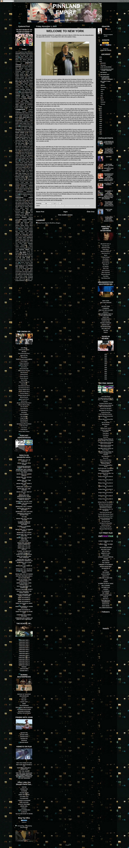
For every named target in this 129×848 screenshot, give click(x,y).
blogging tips (24, 822)
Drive (28, 123)
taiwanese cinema (19, 248)
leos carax (18, 171)
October (103, 85)
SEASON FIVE (24, 738)
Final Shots (106, 433)
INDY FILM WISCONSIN (24, 577)
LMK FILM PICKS (24, 802)
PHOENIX (105, 558)
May (102, 95)
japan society (21, 149)
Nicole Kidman (21, 205)
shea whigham (18, 237)
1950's (16, 52)
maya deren (29, 182)
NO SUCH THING (106, 306)
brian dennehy (25, 87)
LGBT (23, 171)
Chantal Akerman (27, 97)
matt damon (23, 180)
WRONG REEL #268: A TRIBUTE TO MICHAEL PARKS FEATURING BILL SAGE (24, 471)
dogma (26, 120)
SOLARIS (105, 330)
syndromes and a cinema (26, 246)
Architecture (18, 71)
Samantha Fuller (106, 247)
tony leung (25, 265)
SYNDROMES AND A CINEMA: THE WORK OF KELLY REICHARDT (24, 618)
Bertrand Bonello (24, 368)
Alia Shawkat (23, 61)
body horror (24, 83)
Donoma (31, 121)
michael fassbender (21, 185)
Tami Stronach (105, 245)
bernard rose (23, 77)
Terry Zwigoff (24, 361)
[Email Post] (54, 203)
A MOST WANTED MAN (105, 595)
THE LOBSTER (105, 562)
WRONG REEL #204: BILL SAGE (24, 501)
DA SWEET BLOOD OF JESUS (105, 583)
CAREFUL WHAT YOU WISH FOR (106, 545)
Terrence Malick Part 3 (24, 389)
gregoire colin (25, 135)
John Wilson (24, 347)
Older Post (90, 211)
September (103, 87)
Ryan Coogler (19, 231)
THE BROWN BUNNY (105, 326)
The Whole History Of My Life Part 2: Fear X (105, 449)
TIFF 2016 (24, 516)
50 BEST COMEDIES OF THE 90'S (106, 542)
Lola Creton (30, 173)
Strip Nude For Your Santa (105, 410)
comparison (20, 109)
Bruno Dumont (29, 91)
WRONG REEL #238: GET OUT (24, 486)
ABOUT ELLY (105, 576)
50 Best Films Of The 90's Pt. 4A (105, 487)
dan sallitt (30, 112)
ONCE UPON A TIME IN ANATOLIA (24, 707)
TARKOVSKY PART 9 (24, 655)
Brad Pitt (25, 84)
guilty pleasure (24, 137)
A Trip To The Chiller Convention (106, 431)
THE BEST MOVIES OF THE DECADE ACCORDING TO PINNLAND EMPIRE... (24, 31)
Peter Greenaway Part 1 (24, 353)
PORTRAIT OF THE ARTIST (24, 694)
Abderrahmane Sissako (24, 370)
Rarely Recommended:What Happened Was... (106, 471)
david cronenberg (24, 115)
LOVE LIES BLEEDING (106, 67)
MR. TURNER (105, 593)
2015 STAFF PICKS (105, 549)
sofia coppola (23, 239)
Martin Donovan (19, 179)
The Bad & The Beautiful (105, 523)
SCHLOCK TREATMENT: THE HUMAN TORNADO (24, 592)
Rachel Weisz (23, 215)
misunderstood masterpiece (24, 191)
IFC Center (25, 141)
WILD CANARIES (106, 585)
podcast (28, 212)
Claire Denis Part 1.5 (24, 382)
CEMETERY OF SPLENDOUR (106, 564)
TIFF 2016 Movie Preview (105, 414)
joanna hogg (18, 156)
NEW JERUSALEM (24, 696)
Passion (106, 401)
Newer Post (40, 211)
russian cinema (29, 230)
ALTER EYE (24, 811)
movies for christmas (22, 194)
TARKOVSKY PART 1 (24, 640)
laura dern (30, 168)
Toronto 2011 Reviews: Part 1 (105, 516)
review (78, 205)
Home (65, 211)
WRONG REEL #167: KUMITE (24, 532)
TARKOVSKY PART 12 (24, 661)
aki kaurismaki (27, 58)
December (103, 63)
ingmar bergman (25, 143)
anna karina (24, 66)
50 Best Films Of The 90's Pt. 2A (105, 499)
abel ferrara (43, 205)
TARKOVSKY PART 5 (24, 647)
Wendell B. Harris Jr (106, 243)
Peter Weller (25, 211)
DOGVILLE (105, 312)
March (102, 100)
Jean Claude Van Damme (21, 150)
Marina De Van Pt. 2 (106, 251)
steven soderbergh (21, 245)
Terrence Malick (24, 249)
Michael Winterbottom (24, 188)
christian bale (24, 103)
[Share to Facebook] (61, 203)
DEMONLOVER (105, 324)
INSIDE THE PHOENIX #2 (24, 599)
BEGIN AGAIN (105, 603)
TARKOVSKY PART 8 (24, 653)
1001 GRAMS (105, 572)
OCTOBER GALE (105, 587)
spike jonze (26, 240)
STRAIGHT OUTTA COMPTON (105, 557)
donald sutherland (24, 121)
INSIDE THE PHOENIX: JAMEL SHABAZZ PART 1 (24, 583)
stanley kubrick (22, 242)
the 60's (29, 253)
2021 (100, 111)
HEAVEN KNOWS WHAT (106, 566)
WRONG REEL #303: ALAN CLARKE (24, 464)
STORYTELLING (106, 321)
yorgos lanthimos (19, 280)
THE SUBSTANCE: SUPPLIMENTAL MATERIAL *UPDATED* (106, 78)
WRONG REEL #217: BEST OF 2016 (24, 492)
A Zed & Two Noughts (105, 408)
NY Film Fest (18, 206)
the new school (24, 256)
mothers (25, 193)
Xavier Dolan (24, 366)
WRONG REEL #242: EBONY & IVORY (24, 484)
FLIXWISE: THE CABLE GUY (24, 551)
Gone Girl (105, 437)
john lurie (27, 159)
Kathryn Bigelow (24, 364)
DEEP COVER (105, 300)
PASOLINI (105, 596)
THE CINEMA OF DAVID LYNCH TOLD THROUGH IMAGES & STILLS (108, 203)
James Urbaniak (25, 147)
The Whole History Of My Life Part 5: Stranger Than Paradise (105, 439)
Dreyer (25, 123)
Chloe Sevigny (25, 101)
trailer (26, 267)
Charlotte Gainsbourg (21, 100)
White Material (105, 424)
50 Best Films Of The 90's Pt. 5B (105, 477)
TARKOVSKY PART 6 (24, 649)
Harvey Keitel (27, 140)
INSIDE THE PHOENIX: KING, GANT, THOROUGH (24, 557)
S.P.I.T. (105, 570)
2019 (100, 115)
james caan (30, 146)
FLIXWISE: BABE (24, 541)
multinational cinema (70, 205)
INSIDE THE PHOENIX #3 (24, 601)
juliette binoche (28, 162)
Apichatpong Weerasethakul (24, 423)
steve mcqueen (28, 243)
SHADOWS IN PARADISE (24, 711)
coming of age (28, 107)
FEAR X (106, 332)
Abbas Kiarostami (28, 52)
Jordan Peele (29, 161)
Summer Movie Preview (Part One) (105, 420)
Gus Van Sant (24, 406)
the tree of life (25, 260)
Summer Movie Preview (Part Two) (105, 417)
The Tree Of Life (106, 521)
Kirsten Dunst (26, 165)
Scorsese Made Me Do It (106, 528)
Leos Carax (24, 427)
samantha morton (20, 233)
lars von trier (29, 167)
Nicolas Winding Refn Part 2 (24, 402)
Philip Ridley (24, 357)
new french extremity (21, 202)
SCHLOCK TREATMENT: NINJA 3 (24, 576)
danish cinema (19, 114)
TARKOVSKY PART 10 (24, 657)
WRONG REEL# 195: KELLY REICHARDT (24, 509)
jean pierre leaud (23, 152)
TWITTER (24, 787)
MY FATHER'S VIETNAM (106, 547)
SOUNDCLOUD (24, 789)
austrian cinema (24, 72)
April (102, 97)
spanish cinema (19, 240)
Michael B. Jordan (28, 183)
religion (21, 219)
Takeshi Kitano (24, 422)
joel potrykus (23, 158)
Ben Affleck (27, 75)
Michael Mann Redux (24, 431)
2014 (100, 125)
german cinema (29, 134)
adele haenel (29, 55)
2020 (100, 113)
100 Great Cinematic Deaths (106, 504)
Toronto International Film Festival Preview (105, 518)
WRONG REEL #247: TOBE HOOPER (24, 481)
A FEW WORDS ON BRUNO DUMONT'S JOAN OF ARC (109, 143)
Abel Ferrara (24, 380)
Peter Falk (25, 209)
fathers (25, 128)
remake (25, 219)
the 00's (23, 253)
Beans (105, 255)
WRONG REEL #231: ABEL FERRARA (24, 489)
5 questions (21, 52)
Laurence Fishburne (20, 170)
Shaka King (30, 236)
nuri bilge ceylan (29, 205)
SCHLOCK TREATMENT (24, 804)
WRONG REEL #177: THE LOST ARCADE (24, 519)
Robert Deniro (25, 225)
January (103, 104)
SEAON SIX (24, 740)
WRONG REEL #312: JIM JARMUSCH (24, 460)
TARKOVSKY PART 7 (24, 651)
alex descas (23, 59)
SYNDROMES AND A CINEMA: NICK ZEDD (24, 615)
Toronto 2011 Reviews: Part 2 (105, 514)
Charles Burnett (24, 378)
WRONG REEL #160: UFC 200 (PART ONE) (24, 538)
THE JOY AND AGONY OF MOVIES (24, 813)
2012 (100, 129)
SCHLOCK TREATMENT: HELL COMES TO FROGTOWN (24, 595)
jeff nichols (22, 153)
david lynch (26, 117)
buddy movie (18, 92)
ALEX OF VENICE (105, 574)
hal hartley (30, 138)
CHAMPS (105, 581)
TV (19, 268)
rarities (17, 219)
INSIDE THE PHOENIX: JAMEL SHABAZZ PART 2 (24, 580)
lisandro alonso (29, 171)
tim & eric (22, 263)
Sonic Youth (30, 239)
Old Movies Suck (105, 525)
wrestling (30, 277)
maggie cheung (24, 176)
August (103, 89)
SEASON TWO (24, 732)
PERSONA (24, 666)
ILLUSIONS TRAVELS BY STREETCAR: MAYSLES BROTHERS (24, 523)
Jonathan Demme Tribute (105, 403)
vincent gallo (29, 270)
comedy (21, 107)
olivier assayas (29, 206)
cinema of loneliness (26, 104)
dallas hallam (25, 112)
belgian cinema (19, 75)
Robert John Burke (24, 227)
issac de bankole (23, 146)
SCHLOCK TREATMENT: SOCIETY (24, 589)
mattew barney (29, 180)
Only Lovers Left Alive (105, 460)
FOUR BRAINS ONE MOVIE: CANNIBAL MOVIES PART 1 (24, 467)
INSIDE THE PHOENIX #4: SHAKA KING (24, 604)
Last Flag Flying (106, 396)
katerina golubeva (19, 164)
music (20, 200)
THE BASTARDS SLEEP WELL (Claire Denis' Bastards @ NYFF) (108, 219)
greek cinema (18, 135)
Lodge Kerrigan (24, 418)
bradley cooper (24, 86)
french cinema (19, 132)
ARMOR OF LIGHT (105, 553)
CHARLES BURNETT (28, 98)
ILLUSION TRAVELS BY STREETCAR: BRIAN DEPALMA (24, 553)
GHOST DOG (105, 317)
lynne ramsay (26, 174)
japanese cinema (28, 149)
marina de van (29, 177)
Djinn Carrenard (29, 118)
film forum (24, 129)
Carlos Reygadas (24, 414)
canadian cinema (20, 93)
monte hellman (18, 193)
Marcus (109, 29)
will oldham (18, 274)
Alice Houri (30, 61)
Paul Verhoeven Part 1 (24, 387)
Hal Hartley (24, 412)
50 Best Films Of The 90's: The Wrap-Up (105, 474)
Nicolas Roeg (21, 203)
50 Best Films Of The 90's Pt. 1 (105, 502)
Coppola (24, 111)
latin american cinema (21, 168)
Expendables (24, 126)
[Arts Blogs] (24, 820)
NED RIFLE (105, 598)
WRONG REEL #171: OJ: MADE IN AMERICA (24, 530)
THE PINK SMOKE (24, 792)
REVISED (87, 205)
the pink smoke (24, 257)
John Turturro (21, 161)
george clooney (29, 132)
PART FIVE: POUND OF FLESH (24, 762)
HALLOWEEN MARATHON (105, 607)
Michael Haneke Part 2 (24, 395)
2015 (100, 123)
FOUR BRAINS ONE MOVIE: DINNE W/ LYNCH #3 (24, 499)
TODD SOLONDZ (24, 668)
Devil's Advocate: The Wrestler (105, 468)
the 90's (24, 254)
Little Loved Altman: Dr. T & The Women (106, 510)
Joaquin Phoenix (26, 156)
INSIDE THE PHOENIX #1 (24, 597)
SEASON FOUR (24, 736)
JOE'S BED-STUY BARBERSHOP (105, 601)
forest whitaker (29, 131)
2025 (100, 59)
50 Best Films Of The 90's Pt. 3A (105, 493)
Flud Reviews (21, 131)
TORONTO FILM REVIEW (24, 800)
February (103, 102)
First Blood (106, 435)
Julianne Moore (19, 162)
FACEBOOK (24, 791)
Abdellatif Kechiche (20, 53)
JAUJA (105, 579)
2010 (100, 134)
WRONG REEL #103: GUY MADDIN (24, 574)
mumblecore (18, 199)
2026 (100, 57)
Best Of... (22, 78)
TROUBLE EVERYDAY (105, 322)
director (21, 118)
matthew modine (19, 182)
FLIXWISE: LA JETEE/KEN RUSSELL (24, 527)
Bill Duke (24, 351)
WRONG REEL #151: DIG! (24, 546)
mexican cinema (19, 183)
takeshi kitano (27, 248)
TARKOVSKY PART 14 (24, 665)
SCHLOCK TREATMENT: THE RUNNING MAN (24, 587)
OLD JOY (24, 698)
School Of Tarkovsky (21, 234)
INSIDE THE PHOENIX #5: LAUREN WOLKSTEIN (24, 607)
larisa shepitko (22, 167)
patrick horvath (24, 208)
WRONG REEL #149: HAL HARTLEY (24, 548)
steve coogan (18, 243)
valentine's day (19, 270)
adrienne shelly (19, 56)
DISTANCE (108, 156)
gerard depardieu (60, 205)
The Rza (28, 259)
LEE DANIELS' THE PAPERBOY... (108, 184)
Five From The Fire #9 (105, 527)
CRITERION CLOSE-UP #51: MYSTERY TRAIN (24, 514)
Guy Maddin (22, 138)
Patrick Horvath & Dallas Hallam (24, 359)
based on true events (26, 74)
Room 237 (105, 458)
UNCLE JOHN (105, 555)
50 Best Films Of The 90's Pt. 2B (105, 496)
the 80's (20, 254)
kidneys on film (19, 165)
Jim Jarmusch (24, 416)
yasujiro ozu (29, 279)
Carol (105, 426)
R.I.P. (23, 214)
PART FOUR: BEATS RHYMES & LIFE (24, 765)
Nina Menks (106, 259)
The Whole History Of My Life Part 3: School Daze (105, 446)
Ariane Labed (25, 71)
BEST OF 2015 (105, 551)
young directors (28, 280)
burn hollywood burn (27, 92)
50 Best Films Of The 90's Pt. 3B (105, 490)
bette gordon (28, 78)
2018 (100, 117)
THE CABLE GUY (105, 328)
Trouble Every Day (105, 412)
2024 (100, 61)
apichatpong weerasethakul (24, 69)
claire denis (19, 106)
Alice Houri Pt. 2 (106, 253)
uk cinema (24, 268)
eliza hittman (21, 124)
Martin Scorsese (28, 179)
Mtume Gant (28, 196)
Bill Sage (26, 80)
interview (25, 144)
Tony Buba (105, 276)
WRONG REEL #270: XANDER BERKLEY (24, 474)
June (102, 93)
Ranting (31, 217)
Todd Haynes (24, 429)
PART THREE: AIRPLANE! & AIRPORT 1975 (24, 768)
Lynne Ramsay (24, 408)
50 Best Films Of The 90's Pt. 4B (105, 483)
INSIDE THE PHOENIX (24, 794)
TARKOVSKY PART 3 (24, 644)
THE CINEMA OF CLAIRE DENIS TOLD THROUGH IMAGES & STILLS (108, 151)
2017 (100, 119)
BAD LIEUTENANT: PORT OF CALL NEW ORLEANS (105, 314)
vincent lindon (18, 271)
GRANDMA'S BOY (105, 319)
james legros (18, 147)
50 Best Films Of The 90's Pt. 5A (105, 480)
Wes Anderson (29, 273)
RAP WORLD (103, 72)
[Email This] (57, 203)
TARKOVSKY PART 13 (24, 663)
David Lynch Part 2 (24, 399)
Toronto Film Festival (24, 266)
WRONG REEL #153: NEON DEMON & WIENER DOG (24, 543)
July (102, 91)
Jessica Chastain (19, 155)
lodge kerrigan (22, 173)
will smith (23, 274)
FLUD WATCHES (24, 798)
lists (16, 173)
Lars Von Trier (24, 425)
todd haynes (29, 263)
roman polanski (24, 228)
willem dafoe (29, 274)
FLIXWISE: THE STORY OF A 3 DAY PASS (24, 504)
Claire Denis (24, 384)
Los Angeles (18, 174)
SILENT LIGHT (24, 701)
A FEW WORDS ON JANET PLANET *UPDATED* (107, 70)
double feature (19, 123)
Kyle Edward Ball (105, 278)
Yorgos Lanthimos (24, 363)
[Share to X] (60, 203)
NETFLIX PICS (105, 560)
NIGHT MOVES (105, 605)
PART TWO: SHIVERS (24, 771)
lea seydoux (29, 170)
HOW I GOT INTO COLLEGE (106, 310)
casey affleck (25, 95)
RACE (27, 214)
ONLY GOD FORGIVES (105, 302)
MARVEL (17, 180)
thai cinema (23, 251)
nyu (23, 206)
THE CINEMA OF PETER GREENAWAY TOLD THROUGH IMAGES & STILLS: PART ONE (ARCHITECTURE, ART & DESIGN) (106, 194)
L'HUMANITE (105, 308)
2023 (100, 106)
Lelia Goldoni (105, 261)
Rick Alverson (25, 222)
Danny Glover (26, 114)
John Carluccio (106, 270)
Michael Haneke (24, 397)
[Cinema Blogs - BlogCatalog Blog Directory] (24, 827)
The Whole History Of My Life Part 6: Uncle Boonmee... (105, 406)
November (103, 65)
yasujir (23, 279)
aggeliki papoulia (19, 58)
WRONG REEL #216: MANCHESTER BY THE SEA (24, 495)
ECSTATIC (24, 808)
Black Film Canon (20, 82)
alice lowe (18, 63)
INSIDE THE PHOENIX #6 (24, 609)
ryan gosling (29, 231)
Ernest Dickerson (29, 124)
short (24, 237)
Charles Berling (18, 98)
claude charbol (26, 106)
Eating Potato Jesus (106, 428)
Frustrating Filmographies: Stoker (106, 466)
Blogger (68, 845)
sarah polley (29, 233)
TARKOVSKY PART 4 (24, 645)
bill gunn (21, 80)
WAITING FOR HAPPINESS (24, 713)
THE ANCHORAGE (24, 705)
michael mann (24, 186)
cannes (27, 93)
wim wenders (19, 276)
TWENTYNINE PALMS (108, 210)
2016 (100, 121)
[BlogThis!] (58, 203)
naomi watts (25, 200)
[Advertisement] (24, 306)
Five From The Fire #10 (106, 512)
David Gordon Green (24, 349)
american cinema (51, 205)
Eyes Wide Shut (106, 456)
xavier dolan (18, 279)
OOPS (16, 208)
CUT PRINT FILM (24, 796)
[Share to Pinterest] (63, 203)
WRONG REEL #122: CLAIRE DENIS (24, 563)
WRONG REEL (24, 806)
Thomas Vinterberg (25, 262)
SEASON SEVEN (24, 742)
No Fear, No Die (106, 422)
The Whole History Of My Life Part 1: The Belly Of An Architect (105, 453)
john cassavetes (19, 159)
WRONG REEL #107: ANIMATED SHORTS (24, 571)
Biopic (31, 80)
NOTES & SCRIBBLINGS (24, 810)
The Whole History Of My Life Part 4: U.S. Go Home (105, 443)
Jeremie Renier (29, 153)
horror (19, 141)
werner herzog (22, 273)
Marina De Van (24, 355)
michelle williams (23, 189)
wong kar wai (23, 277)
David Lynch (24, 401)
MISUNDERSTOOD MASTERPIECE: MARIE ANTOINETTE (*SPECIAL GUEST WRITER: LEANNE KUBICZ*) (106, 177)
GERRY (24, 703)
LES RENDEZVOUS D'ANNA (24, 709)
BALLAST (24, 699)
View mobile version (65, 215)
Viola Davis (25, 271)
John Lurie (105, 268)
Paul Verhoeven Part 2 (24, 385)
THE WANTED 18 (106, 568)
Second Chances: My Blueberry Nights (105, 462)
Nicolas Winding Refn (24, 404)
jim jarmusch (29, 155)
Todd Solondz (24, 410)
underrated (30, 268)
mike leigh (30, 189)
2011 (100, 131)
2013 (100, 127)
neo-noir (30, 200)
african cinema (29, 56)
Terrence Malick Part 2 (24, 391)
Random (24, 217)
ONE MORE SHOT (104, 74)
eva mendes (18, 126)
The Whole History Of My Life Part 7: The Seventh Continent (105, 399)
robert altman (24, 224)
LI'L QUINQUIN (105, 591)
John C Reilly (29, 158)
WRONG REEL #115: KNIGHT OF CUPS (24, 566)
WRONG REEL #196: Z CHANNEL (24, 506)
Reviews (82, 205)
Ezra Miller (30, 126)
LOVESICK (105, 589)
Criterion (30, 111)
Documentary (18, 120)
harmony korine (19, 140)
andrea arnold (25, 65)
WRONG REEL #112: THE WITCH (24, 569)
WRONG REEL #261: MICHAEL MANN (24, 478)
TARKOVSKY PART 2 (24, 642)
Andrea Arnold (24, 374)
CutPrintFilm (18, 112)
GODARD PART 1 (24, 670)
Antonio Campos (28, 68)
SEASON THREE (24, 734)
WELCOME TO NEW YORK (105, 577)
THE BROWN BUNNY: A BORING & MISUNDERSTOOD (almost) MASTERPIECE (107, 167)
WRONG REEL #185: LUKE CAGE (24, 511)
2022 (100, 108)
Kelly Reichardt (29, 164)
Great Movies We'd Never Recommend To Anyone (105, 506)
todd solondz (18, 265)
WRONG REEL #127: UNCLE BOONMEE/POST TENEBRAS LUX (24, 560)
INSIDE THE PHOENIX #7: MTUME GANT (24, 612)
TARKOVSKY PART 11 (24, 659)
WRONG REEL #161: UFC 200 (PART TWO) (24, 535)
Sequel (25, 236)
